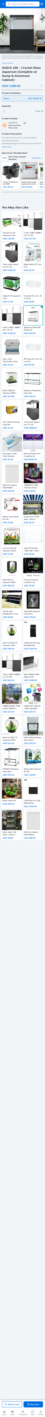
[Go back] (3, 4)
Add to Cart (14, 1404)
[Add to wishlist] (41, 86)
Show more (6, 147)
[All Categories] (41, 4)
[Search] (9, 4)
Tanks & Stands (7, 63)
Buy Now (35, 1404)
